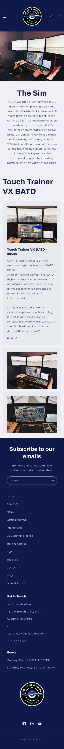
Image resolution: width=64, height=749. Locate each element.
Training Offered (17, 544)
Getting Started (16, 520)
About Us (12, 504)
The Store (12, 559)
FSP (9, 552)
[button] (4, 16)
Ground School (16, 583)
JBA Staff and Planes (20, 536)
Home (10, 496)
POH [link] (10, 338)
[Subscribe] (53, 480)
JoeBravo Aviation (35, 740)
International (14, 528)
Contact (12, 567)
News (10, 512)
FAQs (10, 575)
